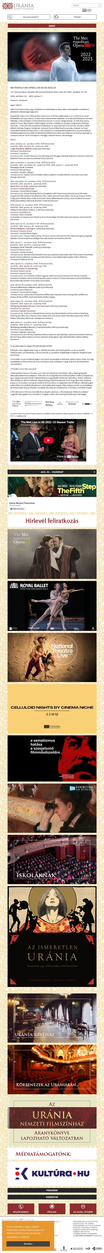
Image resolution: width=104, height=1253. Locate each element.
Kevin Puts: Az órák (19, 186)
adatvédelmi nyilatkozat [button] (18, 1237)
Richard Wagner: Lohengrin (22, 228)
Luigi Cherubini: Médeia (21, 148)
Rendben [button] (28, 1244)
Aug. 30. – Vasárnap (52, 472)
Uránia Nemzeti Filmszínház (22, 503)
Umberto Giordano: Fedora (22, 210)
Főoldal (52, 1211)
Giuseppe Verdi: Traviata (21, 167)
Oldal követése (18, 509)
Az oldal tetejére (83, 1211)
